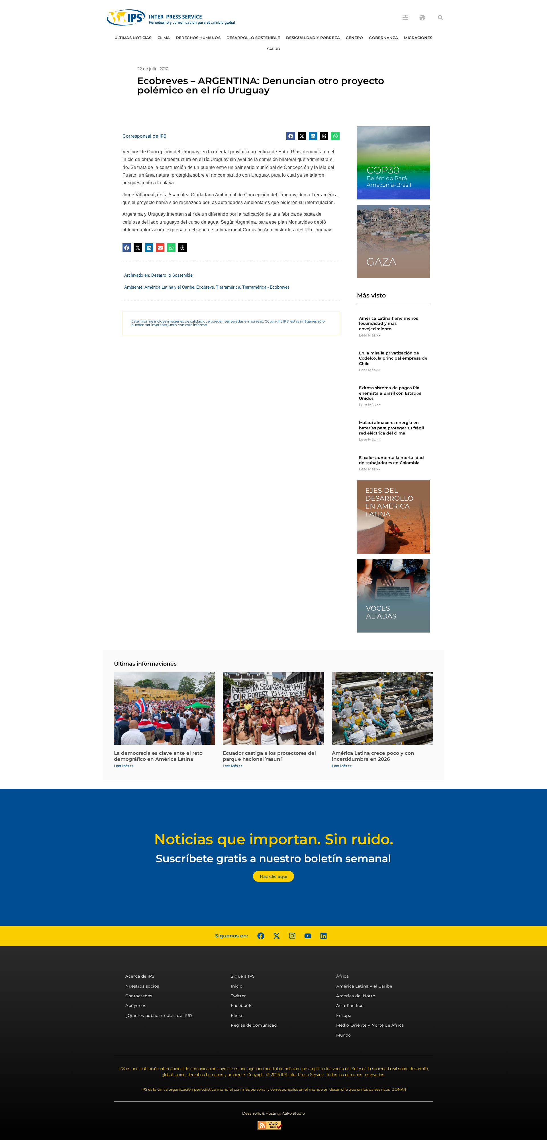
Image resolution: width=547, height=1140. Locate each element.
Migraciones (418, 37)
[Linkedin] (323, 936)
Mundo (343, 1035)
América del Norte (355, 995)
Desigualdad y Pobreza (313, 37)
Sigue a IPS (243, 976)
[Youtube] (308, 936)
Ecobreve (205, 287)
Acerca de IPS (140, 976)
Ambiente (133, 287)
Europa (343, 1015)
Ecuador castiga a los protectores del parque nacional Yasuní (269, 756)
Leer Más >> (369, 335)
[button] (440, 17)
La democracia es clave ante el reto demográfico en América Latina (158, 756)
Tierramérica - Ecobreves (266, 287)
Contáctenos (138, 995)
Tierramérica (228, 287)
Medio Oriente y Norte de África (370, 1025)
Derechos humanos (198, 37)
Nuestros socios (142, 986)
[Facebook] (261, 936)
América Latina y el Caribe (169, 287)
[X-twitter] (276, 936)
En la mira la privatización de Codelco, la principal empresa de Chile (393, 358)
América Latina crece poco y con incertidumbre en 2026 (373, 756)
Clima (164, 37)
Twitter (238, 995)
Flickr (237, 1015)
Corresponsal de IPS (144, 136)
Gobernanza (383, 37)
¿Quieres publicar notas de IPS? (159, 1015)
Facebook (241, 1005)
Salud (274, 48)
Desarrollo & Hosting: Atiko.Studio (273, 1113)
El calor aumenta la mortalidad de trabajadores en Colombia (391, 460)
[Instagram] (292, 936)
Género (354, 37)
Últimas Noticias (133, 37)
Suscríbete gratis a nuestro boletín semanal (273, 858)
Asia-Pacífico (350, 1005)
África (342, 976)
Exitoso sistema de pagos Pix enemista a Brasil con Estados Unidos (390, 393)
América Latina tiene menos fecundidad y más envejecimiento (388, 323)
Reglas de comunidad (254, 1025)
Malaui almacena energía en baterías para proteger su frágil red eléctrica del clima (391, 427)
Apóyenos (135, 1005)
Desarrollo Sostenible (253, 37)
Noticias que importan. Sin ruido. (273, 839)
